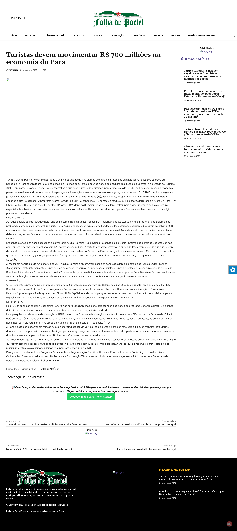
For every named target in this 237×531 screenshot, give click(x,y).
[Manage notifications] (229, 523)
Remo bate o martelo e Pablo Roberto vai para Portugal (140, 424)
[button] (233, 35)
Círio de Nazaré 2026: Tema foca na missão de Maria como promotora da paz (203, 149)
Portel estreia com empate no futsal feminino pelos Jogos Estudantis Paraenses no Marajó (204, 94)
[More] (172, 70)
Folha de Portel (31, 504)
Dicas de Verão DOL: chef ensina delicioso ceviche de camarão (46, 424)
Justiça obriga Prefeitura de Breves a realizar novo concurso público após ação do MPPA (205, 132)
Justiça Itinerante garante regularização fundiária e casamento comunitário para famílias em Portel (202, 74)
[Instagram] (189, 19)
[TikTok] (211, 19)
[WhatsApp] (226, 19)
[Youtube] (233, 19)
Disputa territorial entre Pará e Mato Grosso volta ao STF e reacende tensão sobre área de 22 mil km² (204, 112)
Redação (14, 70)
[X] (218, 19)
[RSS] (196, 19)
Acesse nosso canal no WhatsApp (91, 396)
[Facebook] (181, 19)
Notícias (11, 48)
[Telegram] (204, 19)
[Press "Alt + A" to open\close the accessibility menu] (232, 270)
